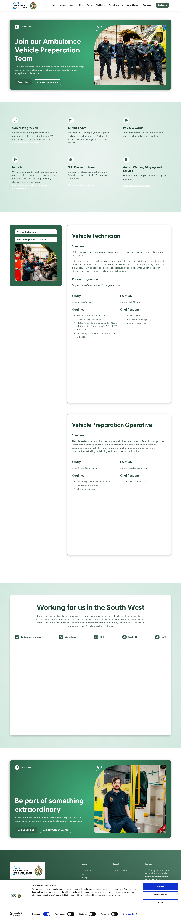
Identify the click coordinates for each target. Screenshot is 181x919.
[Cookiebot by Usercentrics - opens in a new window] (16, 914)
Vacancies (86, 870)
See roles (23, 82)
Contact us (147, 5)
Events (90, 5)
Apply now (162, 5)
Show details (128, 914)
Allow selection (160, 895)
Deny (160, 903)
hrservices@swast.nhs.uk (157, 876)
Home (53, 5)
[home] (24, 5)
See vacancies (26, 830)
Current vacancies (47, 82)
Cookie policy (120, 870)
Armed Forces (133, 5)
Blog (81, 5)
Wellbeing (100, 5)
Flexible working (116, 5)
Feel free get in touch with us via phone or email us (157, 871)
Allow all (160, 887)
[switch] (70, 914)
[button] (67, 5)
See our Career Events (55, 830)
